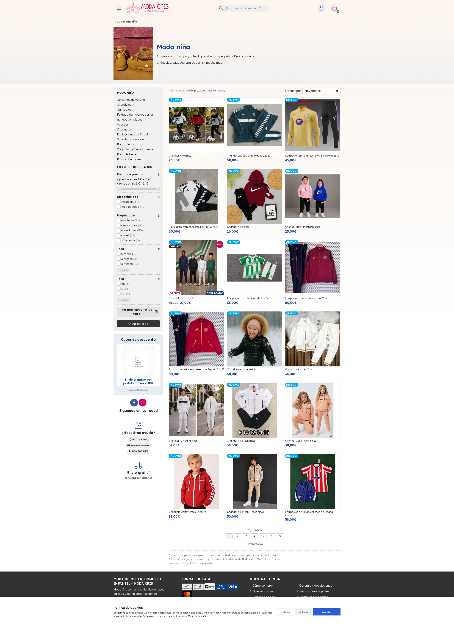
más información (138, 389)
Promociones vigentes (314, 591)
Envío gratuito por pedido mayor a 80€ (138, 381)
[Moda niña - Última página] (280, 536)
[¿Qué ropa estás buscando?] (243, 8)
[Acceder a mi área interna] (321, 8)
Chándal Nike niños (180, 155)
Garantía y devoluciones (315, 585)
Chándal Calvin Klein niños (300, 440)
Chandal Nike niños (238, 226)
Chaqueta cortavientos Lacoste (187, 512)
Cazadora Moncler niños (241, 369)
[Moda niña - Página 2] (271, 536)
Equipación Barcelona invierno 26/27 (306, 298)
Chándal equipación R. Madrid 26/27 (248, 155)
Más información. (197, 616)
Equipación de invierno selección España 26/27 (196, 369)
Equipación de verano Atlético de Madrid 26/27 (309, 513)
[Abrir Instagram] (142, 402)
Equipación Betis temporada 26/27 (247, 298)
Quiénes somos (263, 591)
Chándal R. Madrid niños (183, 440)
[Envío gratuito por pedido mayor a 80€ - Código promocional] (138, 361)
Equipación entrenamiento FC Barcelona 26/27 (312, 155)
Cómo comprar (263, 585)
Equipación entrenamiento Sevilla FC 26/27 (194, 226)
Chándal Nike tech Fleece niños (245, 512)
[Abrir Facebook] (134, 402)
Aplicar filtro (140, 323)
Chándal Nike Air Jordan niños (302, 226)
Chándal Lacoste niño (181, 298)
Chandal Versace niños (298, 369)
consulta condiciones (138, 478)
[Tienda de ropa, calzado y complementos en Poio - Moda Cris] (147, 8)
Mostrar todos (216, 90)
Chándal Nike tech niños (241, 440)
